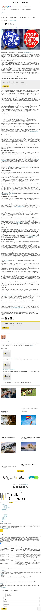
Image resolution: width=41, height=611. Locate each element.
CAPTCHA (5, 606)
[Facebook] (14, 487)
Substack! (26, 484)
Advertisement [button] (3, 578)
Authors (5, 515)
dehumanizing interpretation (17, 307)
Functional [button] (2, 565)
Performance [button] (2, 570)
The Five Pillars (7, 507)
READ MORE (32, 345)
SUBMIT (3, 518)
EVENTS (3, 511)
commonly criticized (33, 131)
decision (14, 95)
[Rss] (27, 487)
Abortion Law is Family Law (8, 380)
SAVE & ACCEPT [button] (3, 587)
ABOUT (3, 504)
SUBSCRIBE (4, 517)
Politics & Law (5, 9)
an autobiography (18, 222)
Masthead (6, 506)
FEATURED (4, 509)
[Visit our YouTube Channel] (2, 521)
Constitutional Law (5, 14)
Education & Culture (15, 9)
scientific (5, 295)
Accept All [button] (8, 528)
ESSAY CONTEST (5, 510)
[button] (6, 24)
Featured (5, 514)
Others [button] (1, 583)
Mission (5, 505)
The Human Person (17, 6)
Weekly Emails (9, 595)
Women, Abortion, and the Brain (9, 369)
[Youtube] (23, 487)
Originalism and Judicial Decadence (9, 466)
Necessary (3, 543)
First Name (6, 599)
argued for (16, 218)
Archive (5, 516)
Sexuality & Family (27, 6)
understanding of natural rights (7, 193)
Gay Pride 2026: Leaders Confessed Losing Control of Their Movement (30, 438)
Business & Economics (26, 9)
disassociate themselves (19, 206)
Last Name (6, 603)
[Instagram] (20, 487)
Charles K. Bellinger (12, 20)
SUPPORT (4, 519)
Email (5, 596)
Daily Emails (9, 594)
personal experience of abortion (26, 166)
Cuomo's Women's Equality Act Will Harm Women (12, 357)
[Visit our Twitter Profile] (1, 521)
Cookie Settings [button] (3, 528)
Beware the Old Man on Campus (8, 437)
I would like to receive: (8, 593)
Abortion (3, 12)
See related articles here (28, 52)
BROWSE (3, 513)
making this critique (33, 236)
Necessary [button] (2, 542)
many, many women (11, 166)
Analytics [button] (1, 574)
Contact (5, 508)
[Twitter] (17, 487)
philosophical (12, 295)
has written (6, 260)
